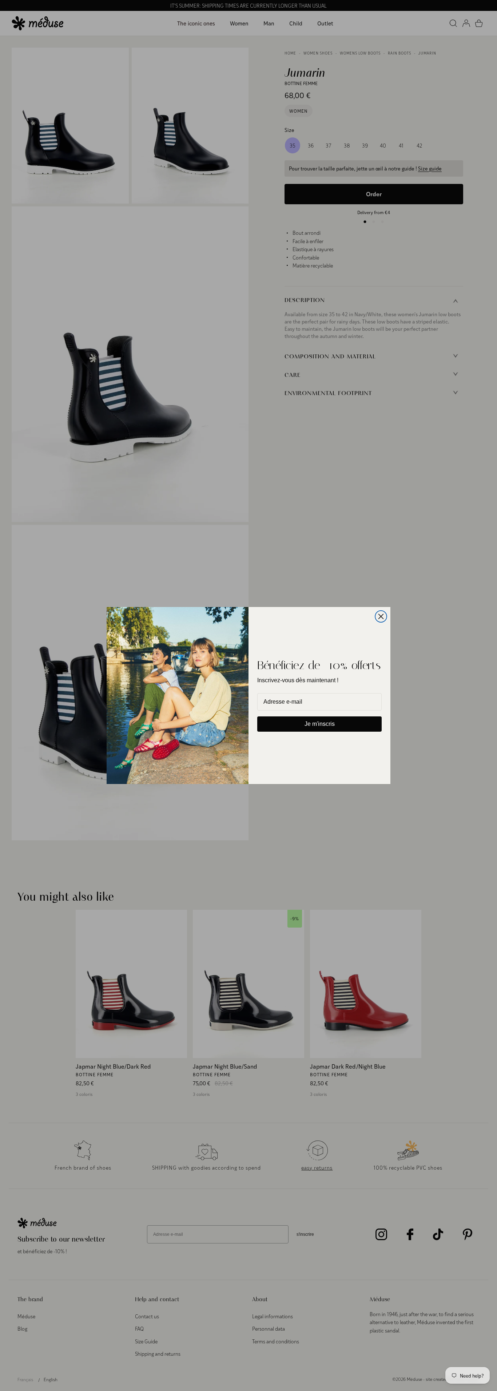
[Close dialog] (381, 616)
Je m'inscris (320, 724)
